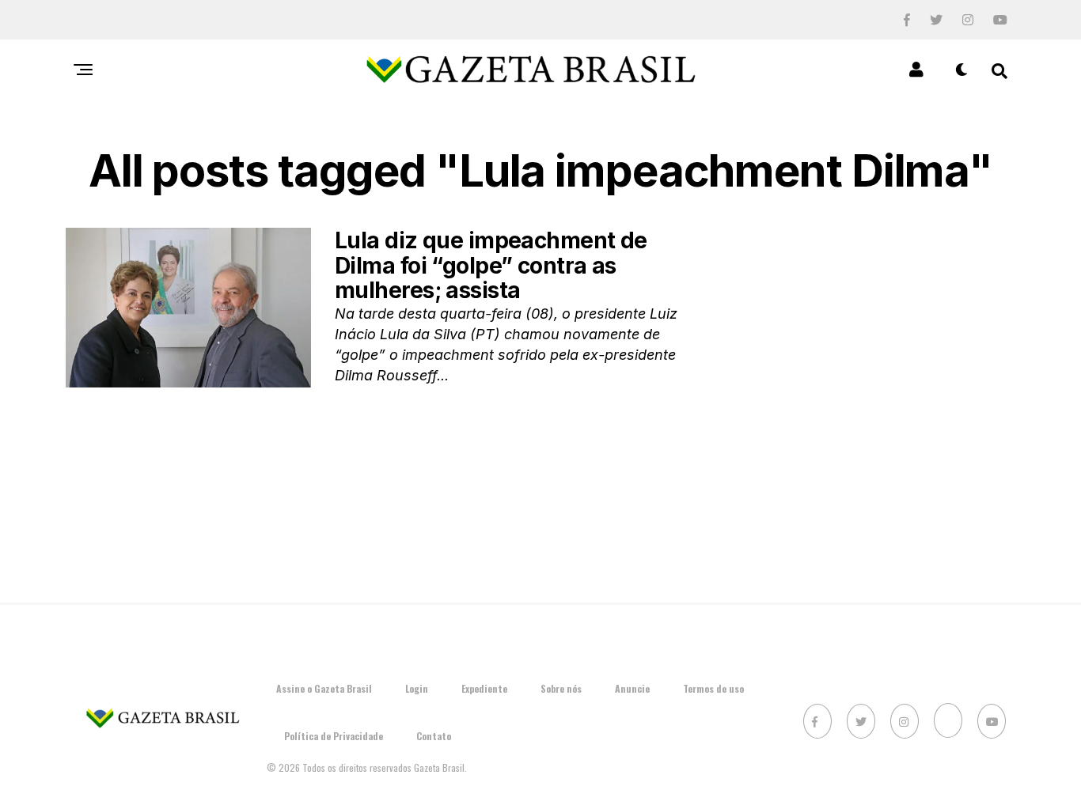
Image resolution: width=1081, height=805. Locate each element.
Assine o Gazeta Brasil (324, 688)
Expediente (484, 688)
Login (416, 688)
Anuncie (632, 688)
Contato (433, 736)
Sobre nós (561, 688)
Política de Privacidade (333, 736)
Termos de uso (713, 688)
